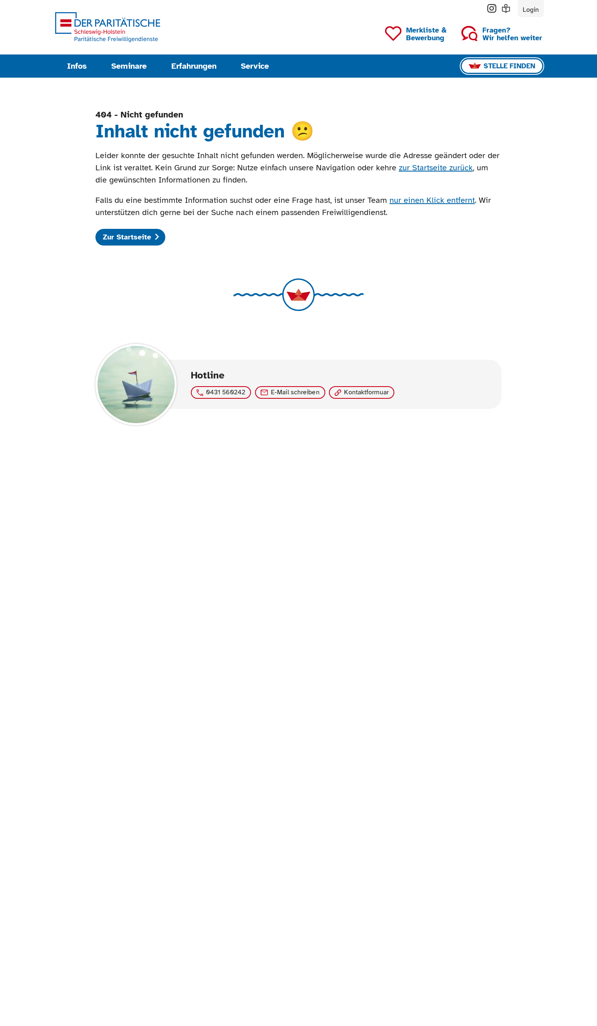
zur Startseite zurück (436, 168)
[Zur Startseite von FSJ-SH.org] (107, 27)
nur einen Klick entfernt (432, 200)
